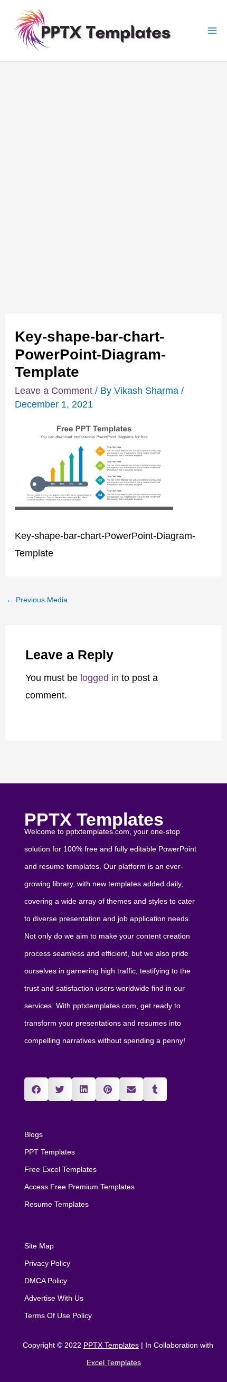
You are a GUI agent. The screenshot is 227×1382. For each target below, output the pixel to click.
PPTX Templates (94, 819)
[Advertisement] (113, 180)
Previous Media (37, 600)
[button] (36, 1089)
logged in (99, 678)
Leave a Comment (53, 390)
